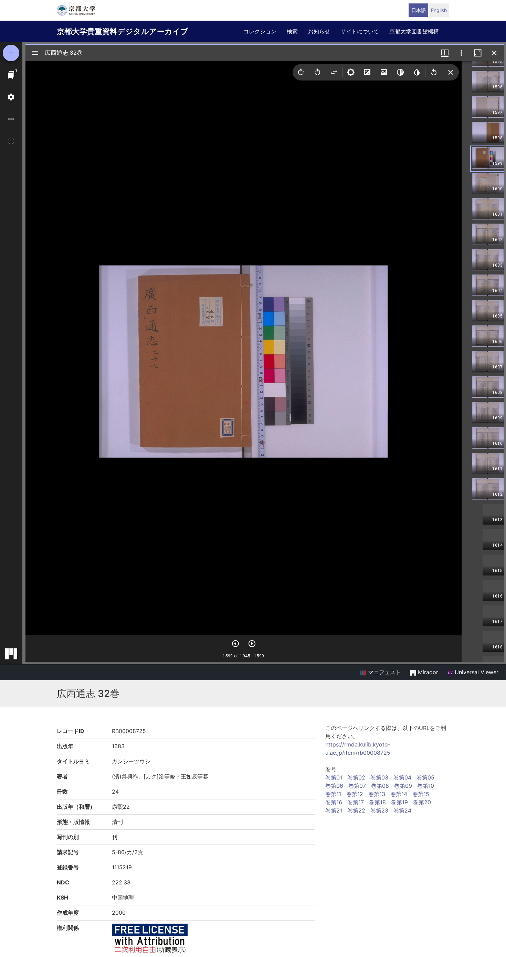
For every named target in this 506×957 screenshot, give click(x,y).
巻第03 (379, 777)
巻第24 (402, 810)
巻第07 (357, 785)
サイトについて (359, 31)
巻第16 (333, 802)
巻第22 (356, 810)
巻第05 (425, 777)
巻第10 (425, 785)
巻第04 (402, 777)
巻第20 (422, 802)
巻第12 (354, 794)
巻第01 (333, 777)
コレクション (259, 31)
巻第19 (399, 802)
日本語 (418, 10)
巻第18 (377, 802)
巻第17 (355, 802)
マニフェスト (383, 672)
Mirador (427, 672)
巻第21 (333, 810)
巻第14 (398, 794)
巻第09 (403, 785)
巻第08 (380, 785)
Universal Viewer (475, 672)
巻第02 (356, 777)
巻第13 (376, 794)
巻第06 (334, 785)
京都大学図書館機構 (414, 31)
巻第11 (333, 794)
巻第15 (420, 794)
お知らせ (319, 31)
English (439, 10)
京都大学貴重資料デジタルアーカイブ (122, 31)
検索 (292, 31)
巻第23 (379, 810)
